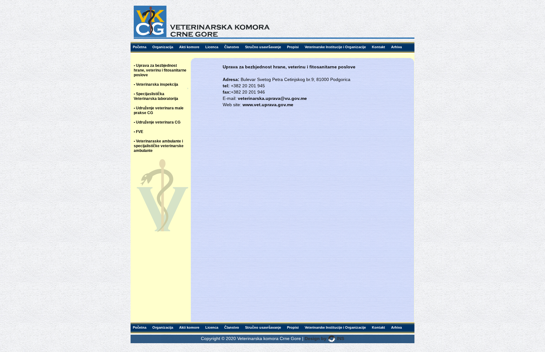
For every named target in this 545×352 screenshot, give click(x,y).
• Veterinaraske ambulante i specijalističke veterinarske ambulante (159, 146)
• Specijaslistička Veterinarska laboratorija (156, 96)
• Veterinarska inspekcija (156, 84)
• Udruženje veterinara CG (157, 122)
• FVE (138, 132)
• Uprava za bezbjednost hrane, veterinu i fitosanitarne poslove (160, 70)
